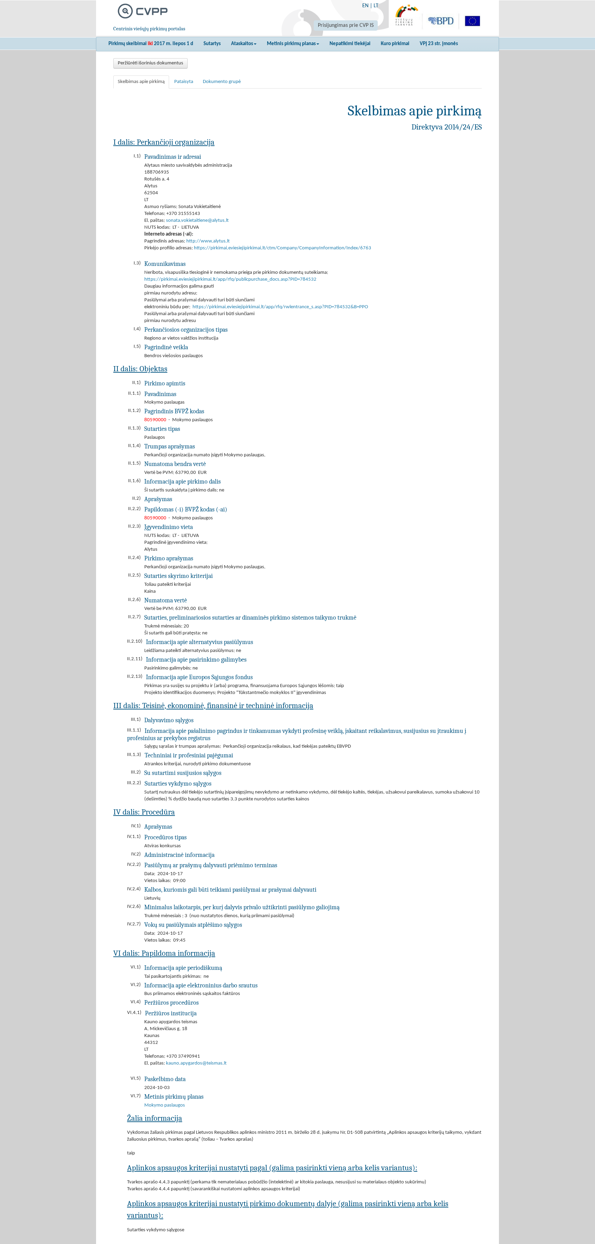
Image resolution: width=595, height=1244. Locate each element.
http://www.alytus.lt (208, 241)
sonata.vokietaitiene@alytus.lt (197, 220)
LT (376, 6)
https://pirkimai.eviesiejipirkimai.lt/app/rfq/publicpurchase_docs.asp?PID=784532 (230, 279)
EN (365, 6)
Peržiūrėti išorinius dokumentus (150, 63)
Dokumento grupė (222, 81)
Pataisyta (183, 81)
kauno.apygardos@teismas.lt (196, 1063)
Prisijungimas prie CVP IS (346, 25)
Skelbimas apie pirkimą (141, 81)
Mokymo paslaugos (164, 1105)
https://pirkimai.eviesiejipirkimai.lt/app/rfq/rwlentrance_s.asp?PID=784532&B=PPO (280, 307)
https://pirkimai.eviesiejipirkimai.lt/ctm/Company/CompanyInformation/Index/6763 (282, 248)
